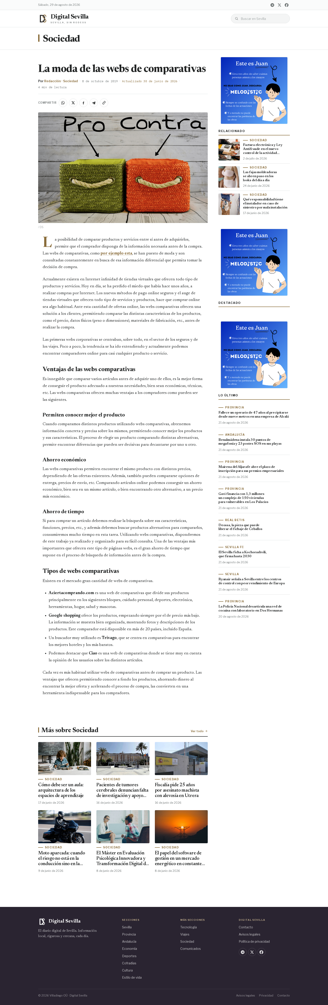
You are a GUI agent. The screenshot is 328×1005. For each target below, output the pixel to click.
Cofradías (129, 963)
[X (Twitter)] (279, 5)
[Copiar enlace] (104, 103)
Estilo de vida (132, 977)
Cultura (127, 970)
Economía (129, 948)
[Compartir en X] (73, 103)
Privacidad (266, 995)
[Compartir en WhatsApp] (63, 103)
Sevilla (127, 927)
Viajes (184, 934)
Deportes (129, 956)
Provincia (129, 934)
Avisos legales (249, 934)
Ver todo (197, 731)
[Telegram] (272, 5)
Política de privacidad (254, 941)
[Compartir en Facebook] (83, 103)
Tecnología (188, 927)
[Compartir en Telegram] (93, 103)
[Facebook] (286, 5)
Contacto (246, 927)
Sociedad (61, 39)
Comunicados (190, 948)
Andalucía (129, 941)
